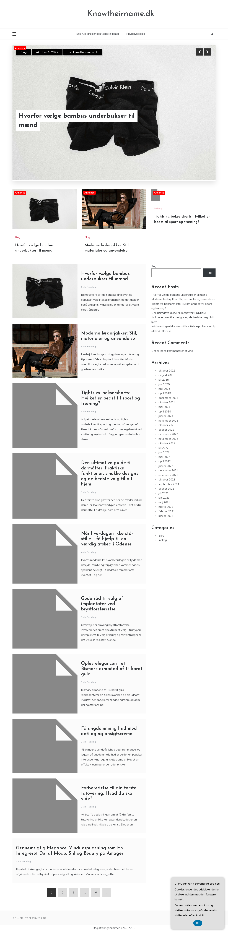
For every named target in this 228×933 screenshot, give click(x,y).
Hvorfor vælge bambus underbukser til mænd (179, 294)
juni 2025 (164, 384)
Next (207, 52)
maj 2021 (164, 502)
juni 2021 (164, 497)
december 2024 (168, 397)
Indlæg (158, 208)
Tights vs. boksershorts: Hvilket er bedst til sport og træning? (110, 398)
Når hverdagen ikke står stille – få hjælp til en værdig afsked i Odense (107, 539)
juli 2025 (164, 379)
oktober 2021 (167, 479)
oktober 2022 (167, 443)
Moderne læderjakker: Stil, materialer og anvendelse (74, 121)
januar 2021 (166, 516)
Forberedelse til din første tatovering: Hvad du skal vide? (108, 793)
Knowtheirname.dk (120, 14)
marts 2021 (166, 506)
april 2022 (165, 461)
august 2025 (166, 375)
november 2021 (168, 475)
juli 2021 (164, 493)
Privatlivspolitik (135, 33)
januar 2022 (166, 466)
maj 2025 (164, 388)
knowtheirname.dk (83, 52)
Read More (201, 120)
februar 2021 (167, 511)
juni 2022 (164, 452)
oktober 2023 (167, 425)
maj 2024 (164, 407)
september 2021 (169, 484)
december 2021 (168, 470)
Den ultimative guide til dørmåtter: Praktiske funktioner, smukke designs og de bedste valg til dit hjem (109, 474)
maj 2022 (164, 457)
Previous (199, 52)
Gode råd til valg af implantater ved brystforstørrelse (102, 604)
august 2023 (166, 429)
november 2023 (168, 420)
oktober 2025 (167, 370)
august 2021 (166, 488)
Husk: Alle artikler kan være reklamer (96, 33)
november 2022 (168, 438)
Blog (23, 52)
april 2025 (165, 393)
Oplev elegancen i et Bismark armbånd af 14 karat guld (111, 669)
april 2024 (165, 411)
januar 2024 (166, 416)
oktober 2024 (167, 402)
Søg (154, 266)
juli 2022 (164, 447)
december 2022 (168, 434)
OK (198, 923)
